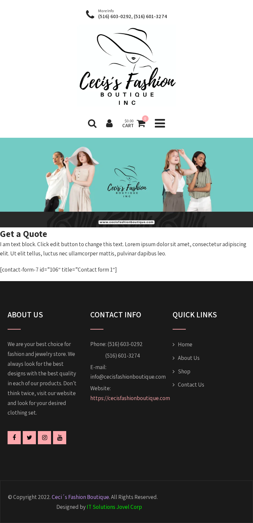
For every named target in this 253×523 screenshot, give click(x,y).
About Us (189, 358)
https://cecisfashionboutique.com (130, 398)
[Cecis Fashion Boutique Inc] (126, 109)
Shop (184, 371)
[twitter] (29, 437)
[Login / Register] (109, 123)
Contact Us (191, 384)
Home (185, 344)
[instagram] (44, 437)
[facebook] (14, 437)
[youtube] (59, 437)
